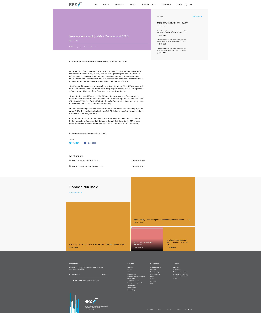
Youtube (168, 309)
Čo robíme (130, 267)
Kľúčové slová (166, 4)
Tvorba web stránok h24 (90, 309)
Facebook (91, 143)
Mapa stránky (131, 290)
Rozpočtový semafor (90, 47)
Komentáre (153, 281)
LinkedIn (178, 309)
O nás (105, 4)
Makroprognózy (154, 272)
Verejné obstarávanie (133, 280)
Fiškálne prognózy (75, 47)
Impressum (176, 267)
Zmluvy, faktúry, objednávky (135, 283)
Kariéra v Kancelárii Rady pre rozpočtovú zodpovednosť (181, 275)
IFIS (128, 272)
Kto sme (129, 269)
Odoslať (105, 274)
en (191, 4)
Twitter (75, 143)
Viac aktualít (196, 16)
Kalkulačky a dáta (148, 4)
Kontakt (179, 4)
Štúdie (152, 276)
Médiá (132, 4)
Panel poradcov (131, 274)
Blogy (151, 283)
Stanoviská (153, 269)
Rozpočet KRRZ (131, 287)
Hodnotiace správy (155, 267)
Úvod (95, 4)
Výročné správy (131, 285)
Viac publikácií (74, 192)
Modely (152, 279)
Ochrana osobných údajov (180, 272)
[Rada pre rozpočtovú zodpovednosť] (75, 4)
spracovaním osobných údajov (90, 280)
